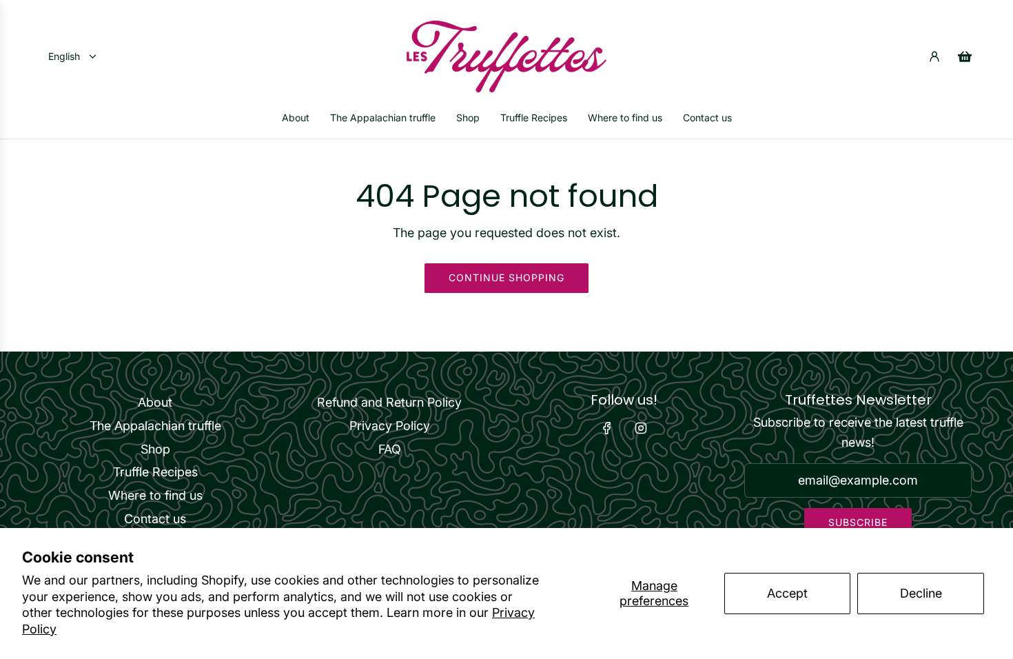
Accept (787, 593)
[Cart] (965, 56)
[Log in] (934, 56)
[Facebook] (607, 428)
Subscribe (858, 522)
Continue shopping (506, 277)
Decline (921, 593)
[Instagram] (641, 428)
